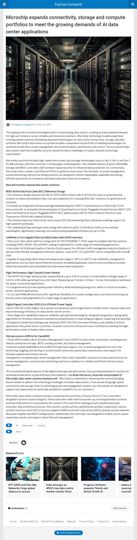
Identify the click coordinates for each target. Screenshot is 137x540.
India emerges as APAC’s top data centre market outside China (59, 488)
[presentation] (125, 478)
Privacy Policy (86, 521)
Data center (27, 425)
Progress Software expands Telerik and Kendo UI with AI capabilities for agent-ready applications (97, 491)
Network (71, 521)
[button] (4, 4)
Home (13, 521)
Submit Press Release (52, 521)
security (41, 425)
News (18, 431)
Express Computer (68, 4)
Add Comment (120, 508)
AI (17, 425)
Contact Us (103, 521)
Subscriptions (119, 521)
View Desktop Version (69, 533)
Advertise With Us (29, 521)
